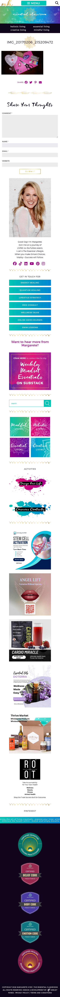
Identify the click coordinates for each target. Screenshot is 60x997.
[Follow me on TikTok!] (20, 263)
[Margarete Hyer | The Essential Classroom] (7, 4)
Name (5, 141)
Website (6, 161)
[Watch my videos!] (32, 263)
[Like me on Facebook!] (15, 263)
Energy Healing (30, 283)
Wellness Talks (30, 312)
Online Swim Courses (30, 320)
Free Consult (30, 305)
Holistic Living (17, 26)
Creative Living (18, 30)
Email (5, 151)
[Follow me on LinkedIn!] (25, 263)
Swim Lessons (30, 327)
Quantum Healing (30, 290)
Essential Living (41, 26)
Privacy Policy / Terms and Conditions (33, 993)
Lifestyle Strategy (30, 297)
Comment (7, 113)
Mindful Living (41, 30)
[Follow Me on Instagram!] (43, 263)
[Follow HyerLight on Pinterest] (37, 263)
